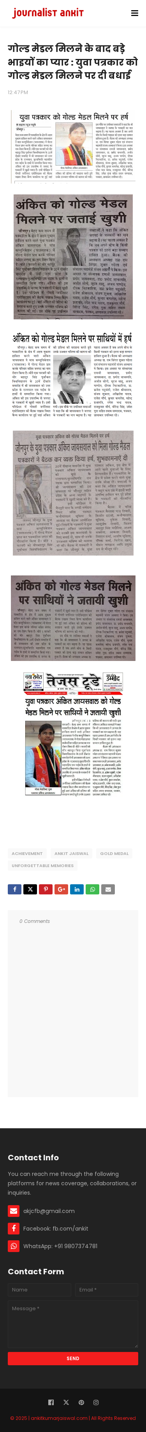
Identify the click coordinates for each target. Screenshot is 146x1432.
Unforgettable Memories (43, 865)
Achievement (27, 853)
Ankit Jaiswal (71, 853)
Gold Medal (114, 853)
